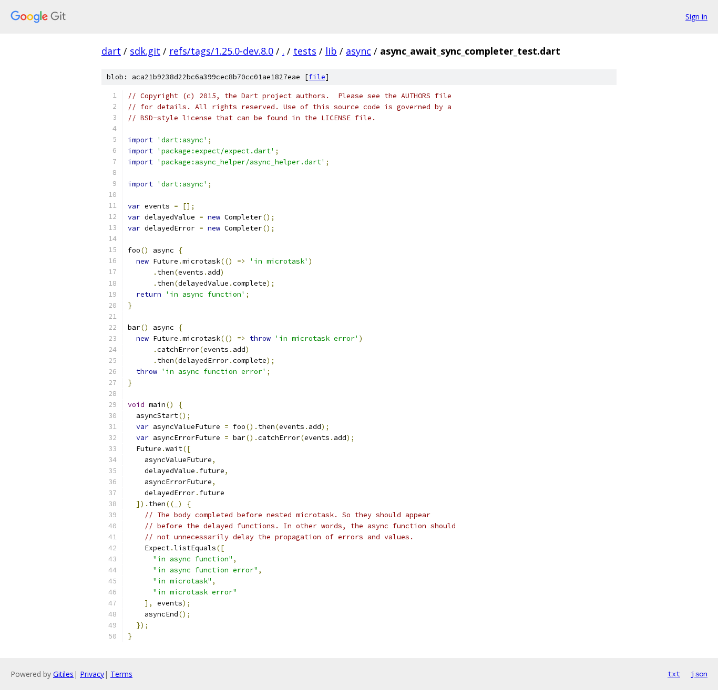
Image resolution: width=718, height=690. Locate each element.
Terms (121, 674)
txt (674, 673)
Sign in (696, 17)
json (699, 673)
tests (304, 51)
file (317, 76)
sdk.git (145, 51)
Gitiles (63, 674)
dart (111, 51)
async (358, 51)
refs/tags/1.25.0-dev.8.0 (221, 51)
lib (331, 51)
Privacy (92, 674)
